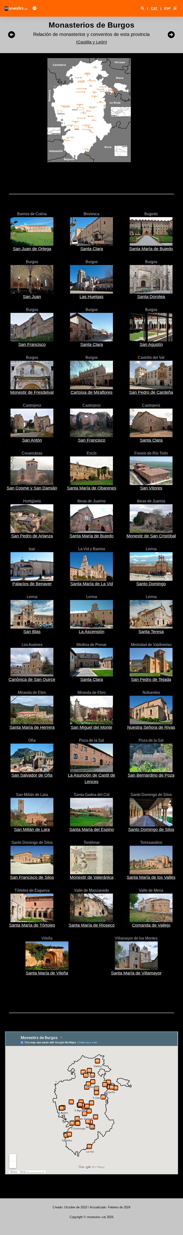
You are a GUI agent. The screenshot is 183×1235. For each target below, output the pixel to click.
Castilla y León (91, 42)
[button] (175, 8)
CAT (154, 8)
